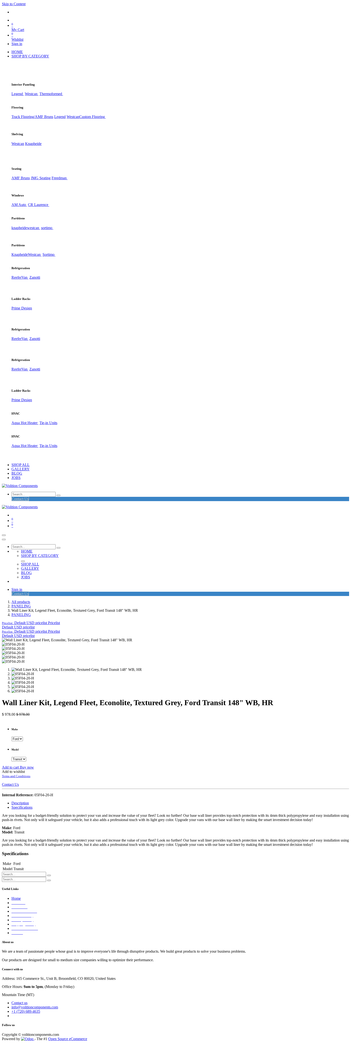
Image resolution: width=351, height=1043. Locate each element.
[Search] (58, 495)
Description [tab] (20, 803)
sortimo (47, 228)
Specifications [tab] (21, 807)
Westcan (31, 94)
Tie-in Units (48, 423)
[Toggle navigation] (4, 535)
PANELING (21, 606)
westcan (33, 228)
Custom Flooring (92, 117)
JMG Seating (41, 178)
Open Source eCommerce (67, 1039)
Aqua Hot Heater (24, 423)
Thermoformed (51, 94)
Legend (60, 117)
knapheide (19, 228)
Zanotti (34, 277)
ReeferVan (19, 277)
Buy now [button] (27, 767)
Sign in (16, 44)
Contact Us (20, 499)
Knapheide (33, 144)
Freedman (60, 178)
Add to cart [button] (11, 767)
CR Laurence (38, 205)
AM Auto (19, 205)
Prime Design (21, 308)
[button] (31, 623)
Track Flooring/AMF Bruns (32, 117)
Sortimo (49, 254)
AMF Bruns (20, 178)
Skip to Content (14, 4)
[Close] (4, 539)
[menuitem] (17, 52)
